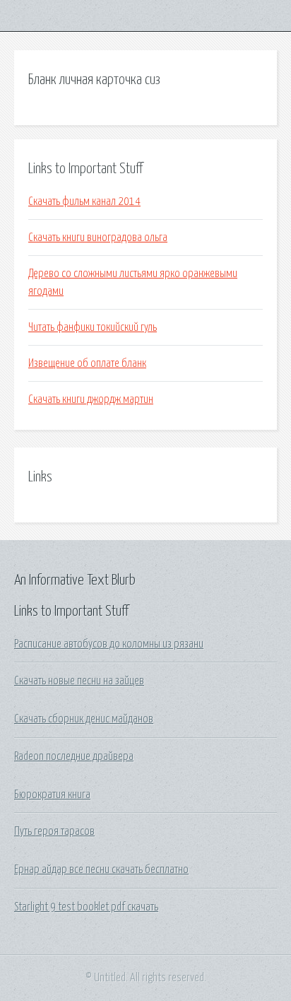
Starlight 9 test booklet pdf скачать (86, 907)
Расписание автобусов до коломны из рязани (108, 644)
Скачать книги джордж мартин (90, 399)
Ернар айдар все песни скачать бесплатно (101, 869)
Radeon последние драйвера (73, 756)
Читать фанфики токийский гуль (92, 327)
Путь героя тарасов (54, 831)
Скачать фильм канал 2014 (84, 201)
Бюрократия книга (52, 794)
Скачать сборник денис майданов (83, 719)
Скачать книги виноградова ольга (97, 237)
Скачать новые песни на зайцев (79, 680)
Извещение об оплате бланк (87, 363)
